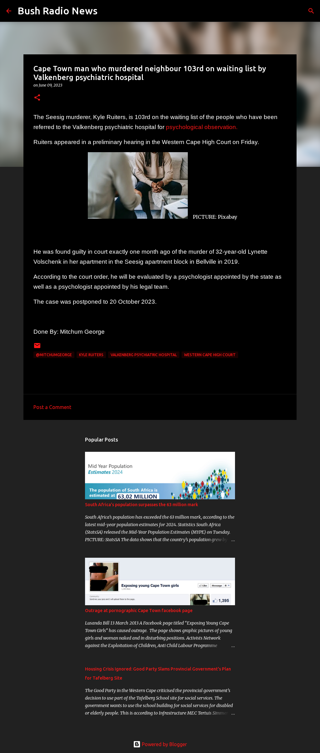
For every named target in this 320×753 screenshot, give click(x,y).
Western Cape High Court (210, 355)
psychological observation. (202, 127)
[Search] (106, 10)
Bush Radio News (58, 10)
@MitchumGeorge (54, 355)
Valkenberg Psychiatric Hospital (144, 355)
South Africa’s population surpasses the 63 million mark (141, 504)
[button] (37, 98)
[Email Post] (37, 348)
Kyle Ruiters (91, 355)
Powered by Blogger (164, 744)
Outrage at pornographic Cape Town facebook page (138, 610)
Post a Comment (52, 407)
